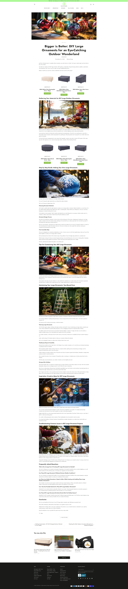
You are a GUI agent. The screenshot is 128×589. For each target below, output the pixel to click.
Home (62, 42)
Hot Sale (48, 578)
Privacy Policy (62, 574)
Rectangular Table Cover (38, 569)
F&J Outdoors (39, 585)
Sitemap (48, 585)
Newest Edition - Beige (51, 570)
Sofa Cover (36, 572)
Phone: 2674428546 (64, 580)
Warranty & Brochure (64, 577)
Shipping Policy (63, 570)
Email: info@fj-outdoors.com (65, 578)
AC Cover (36, 578)
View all (64, 557)
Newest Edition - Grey (51, 569)
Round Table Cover (37, 570)
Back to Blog (65, 517)
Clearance (49, 577)
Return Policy (62, 575)
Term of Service (63, 572)
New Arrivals (49, 575)
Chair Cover (36, 574)
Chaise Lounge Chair (38, 575)
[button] (34, 4)
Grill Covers (36, 577)
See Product (47, 93)
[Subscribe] (93, 569)
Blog (65, 42)
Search (61, 569)
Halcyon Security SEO (56, 585)
